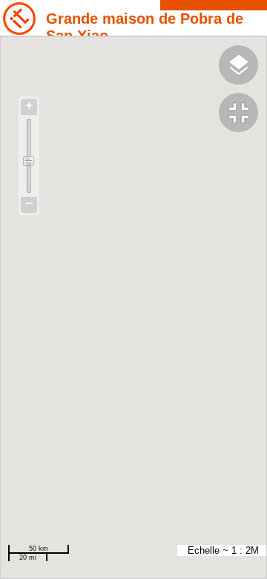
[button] (243, 114)
